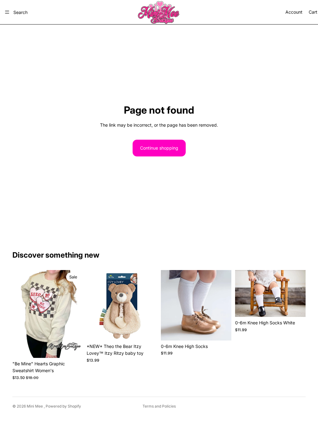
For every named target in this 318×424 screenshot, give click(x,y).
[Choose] (73, 348)
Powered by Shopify (63, 406)
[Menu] (7, 12)
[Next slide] (150, 305)
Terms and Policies (159, 406)
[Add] (147, 330)
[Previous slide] (93, 305)
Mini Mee (35, 406)
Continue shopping (159, 148)
